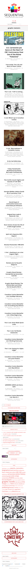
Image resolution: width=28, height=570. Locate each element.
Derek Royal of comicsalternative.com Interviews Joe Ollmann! (14, 203)
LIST (17, 452)
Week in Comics (20, 97)
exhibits (21, 478)
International (7, 164)
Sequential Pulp (15, 240)
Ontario (11, 155)
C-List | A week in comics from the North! (12, 435)
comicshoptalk (6, 476)
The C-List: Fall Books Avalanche (14, 332)
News (12, 484)
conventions (5, 478)
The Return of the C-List (8, 439)
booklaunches (21, 470)
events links (16, 478)
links (23, 482)
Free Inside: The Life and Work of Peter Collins (14, 65)
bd (15, 468)
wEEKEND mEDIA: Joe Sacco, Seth (14, 386)
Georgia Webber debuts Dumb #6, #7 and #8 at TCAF (14, 192)
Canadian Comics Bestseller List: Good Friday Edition (14, 376)
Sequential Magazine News (9, 442)
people (20, 484)
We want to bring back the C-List (10, 440)
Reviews (7, 124)
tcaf (6, 489)
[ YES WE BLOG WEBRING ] (14, 451)
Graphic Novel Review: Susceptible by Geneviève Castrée (14, 274)
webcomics (14, 97)
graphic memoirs (21, 479)
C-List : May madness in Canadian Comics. (14, 149)
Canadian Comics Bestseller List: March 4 (14, 396)
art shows (8, 468)
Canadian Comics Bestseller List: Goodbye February (14, 295)
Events (17, 154)
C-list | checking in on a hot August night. (14, 253)
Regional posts (14, 69)
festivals (4, 480)
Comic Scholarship (9, 389)
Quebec (14, 155)
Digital (19, 94)
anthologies (4, 468)
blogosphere (6, 470)
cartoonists (11, 474)
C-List (13, 94)
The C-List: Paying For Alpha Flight (14, 349)
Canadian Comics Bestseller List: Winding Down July (14, 340)
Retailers (11, 487)
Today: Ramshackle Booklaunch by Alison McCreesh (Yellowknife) (14, 170)
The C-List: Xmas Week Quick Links (14, 323)
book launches (14, 470)
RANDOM (12, 452)
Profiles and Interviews (14, 209)
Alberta (7, 153)
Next (9, 405)
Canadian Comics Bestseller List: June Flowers (14, 357)
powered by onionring (14, 454)
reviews (16, 487)
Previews (18, 164)
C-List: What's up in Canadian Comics (14, 118)
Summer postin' (20, 155)
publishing (5, 487)
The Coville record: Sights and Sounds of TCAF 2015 (14, 181)
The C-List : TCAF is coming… (14, 92)
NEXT (20, 452)
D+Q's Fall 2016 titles (14, 161)
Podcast (20, 220)
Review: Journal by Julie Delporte (14, 264)
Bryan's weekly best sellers (14, 299)
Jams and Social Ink (14, 95)
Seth (19, 487)
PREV (8, 452)
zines (19, 491)
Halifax (18, 122)
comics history (20, 474)
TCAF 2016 (9, 156)
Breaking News (14, 59)
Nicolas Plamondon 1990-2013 (14, 245)
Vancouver (20, 124)
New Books (21, 95)
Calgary (14, 154)
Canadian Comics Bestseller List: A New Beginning (14, 314)
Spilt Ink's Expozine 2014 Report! (14, 235)
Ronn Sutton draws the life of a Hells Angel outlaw (14, 225)
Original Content (14, 220)
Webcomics (15, 491)
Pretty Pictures (20, 123)
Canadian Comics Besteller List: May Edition (14, 367)
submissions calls (13, 124)
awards (12, 468)
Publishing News (8, 97)
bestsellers (19, 468)
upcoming (10, 491)
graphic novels (8, 481)
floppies (9, 480)
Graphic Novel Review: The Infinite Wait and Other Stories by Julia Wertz (14, 285)
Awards (11, 153)
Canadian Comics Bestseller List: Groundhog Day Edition (14, 305)
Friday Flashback (15, 479)
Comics (16, 94)
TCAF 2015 (21, 185)
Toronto (13, 156)
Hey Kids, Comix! (19, 219)
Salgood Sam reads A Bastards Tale (14, 215)
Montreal (9, 123)
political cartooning (9, 485)
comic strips (15, 476)
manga (4, 484)
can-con (19, 472)
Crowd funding (13, 122)
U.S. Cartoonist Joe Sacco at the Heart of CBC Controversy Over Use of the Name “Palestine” (14, 52)
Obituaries (12, 247)
